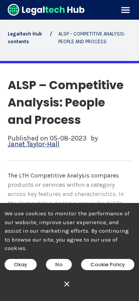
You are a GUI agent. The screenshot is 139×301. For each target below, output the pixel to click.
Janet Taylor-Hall (33, 144)
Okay (20, 264)
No (59, 264)
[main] (69, 150)
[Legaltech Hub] (46, 10)
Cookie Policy (107, 264)
